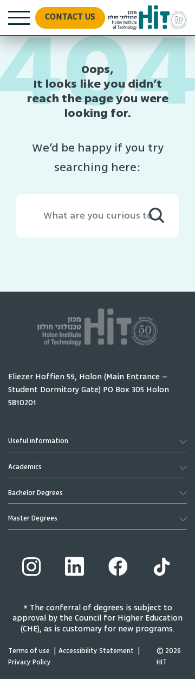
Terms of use (29, 651)
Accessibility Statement (96, 651)
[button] (70, 18)
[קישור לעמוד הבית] (147, 17)
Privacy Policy (29, 662)
